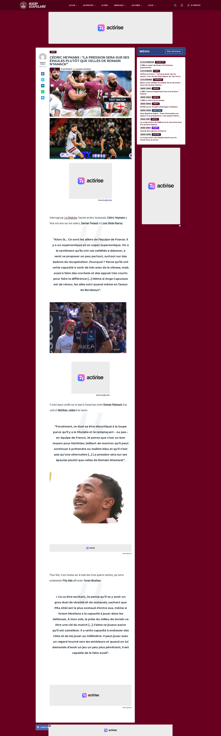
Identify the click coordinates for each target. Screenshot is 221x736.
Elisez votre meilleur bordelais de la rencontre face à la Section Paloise (160, 84)
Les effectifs (88, 5)
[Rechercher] (175, 5)
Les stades (136, 5)
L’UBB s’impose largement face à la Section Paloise (159, 92)
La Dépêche (70, 217)
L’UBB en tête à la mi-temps (152, 100)
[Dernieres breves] (181, 5)
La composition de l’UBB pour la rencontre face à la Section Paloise (161, 123)
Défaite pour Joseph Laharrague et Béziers (159, 107)
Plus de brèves (174, 51)
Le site (150, 5)
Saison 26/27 (119, 5)
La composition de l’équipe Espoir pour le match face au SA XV (158, 138)
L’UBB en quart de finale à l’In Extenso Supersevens (156, 66)
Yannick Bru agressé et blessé (153, 131)
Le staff (105, 5)
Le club (72, 5)
